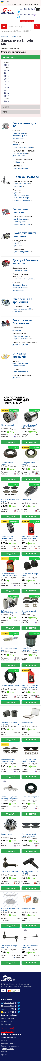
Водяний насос (19, 243)
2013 (6, 78)
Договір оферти (7, 1049)
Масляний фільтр (19, 133)
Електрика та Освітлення (22, 321)
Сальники (16, 311)
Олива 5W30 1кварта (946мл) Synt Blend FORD (30, 537)
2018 (6, 93)
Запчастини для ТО (24, 124)
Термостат (17, 245)
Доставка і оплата (15, 4)
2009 (6, 101)
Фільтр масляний (7, 425)
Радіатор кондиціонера (22, 252)
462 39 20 (26, 14)
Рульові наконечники (21, 184)
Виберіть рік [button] (9, 57)
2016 (6, 87)
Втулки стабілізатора (21, 198)
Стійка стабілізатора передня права (30, 946)
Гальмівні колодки (20, 219)
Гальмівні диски (19, 221)
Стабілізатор (18, 162)
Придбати (10, 442)
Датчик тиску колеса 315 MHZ (30, 872)
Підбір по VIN (7, 1031)
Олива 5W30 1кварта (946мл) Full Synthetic (30, 686)
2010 (6, 70)
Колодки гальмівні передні (29, 612)
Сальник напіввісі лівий (10, 685)
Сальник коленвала (20, 270)
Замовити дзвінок (8, 1028)
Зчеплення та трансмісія (22, 300)
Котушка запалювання (21, 338)
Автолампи (17, 330)
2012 (6, 76)
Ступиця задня (6, 834)
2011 (6, 73)
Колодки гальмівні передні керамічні (8, 760)
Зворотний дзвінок (27, 21)
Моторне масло (19, 366)
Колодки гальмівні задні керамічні (10, 500)
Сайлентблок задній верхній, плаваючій (29, 426)
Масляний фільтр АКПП (22, 309)
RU (8, 2)
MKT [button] (5, 111)
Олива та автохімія (20, 355)
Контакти (28, 4)
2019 (6, 96)
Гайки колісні (27, 499)
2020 (6, 65)
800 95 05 (26, 9)
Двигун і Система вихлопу (25, 261)
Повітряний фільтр (20, 135)
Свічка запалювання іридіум (9, 649)
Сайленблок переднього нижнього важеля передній (30, 649)
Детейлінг (16, 378)
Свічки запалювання (21, 168)
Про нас (4, 1054)
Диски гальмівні (19, 156)
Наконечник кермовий (9, 871)
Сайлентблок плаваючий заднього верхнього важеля (9, 612)
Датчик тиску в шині (20, 345)
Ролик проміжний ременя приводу (7, 537)
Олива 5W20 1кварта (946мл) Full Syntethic (9, 574)
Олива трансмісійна (20, 363)
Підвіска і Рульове (26, 177)
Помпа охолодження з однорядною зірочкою (9, 797)
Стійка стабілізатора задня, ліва (9, 946)
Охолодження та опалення (25, 234)
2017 (6, 90)
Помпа (15, 144)
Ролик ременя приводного (23, 147)
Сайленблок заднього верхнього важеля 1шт (10, 723)
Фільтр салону (18, 138)
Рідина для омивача (20, 372)
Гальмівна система (20, 210)
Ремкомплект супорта (21, 224)
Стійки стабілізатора (21, 195)
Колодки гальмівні (20, 153)
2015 (6, 84)
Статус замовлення (8, 1037)
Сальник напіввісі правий (7, 463)
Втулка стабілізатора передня (30, 574)
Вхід (37, 4)
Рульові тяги (18, 186)
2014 (6, 81)
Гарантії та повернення (10, 1046)
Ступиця (16, 192)
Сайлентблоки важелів (22, 200)
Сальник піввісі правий (30, 797)
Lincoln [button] (6, 106)
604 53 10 (8, 1009)
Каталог (4, 1051)
